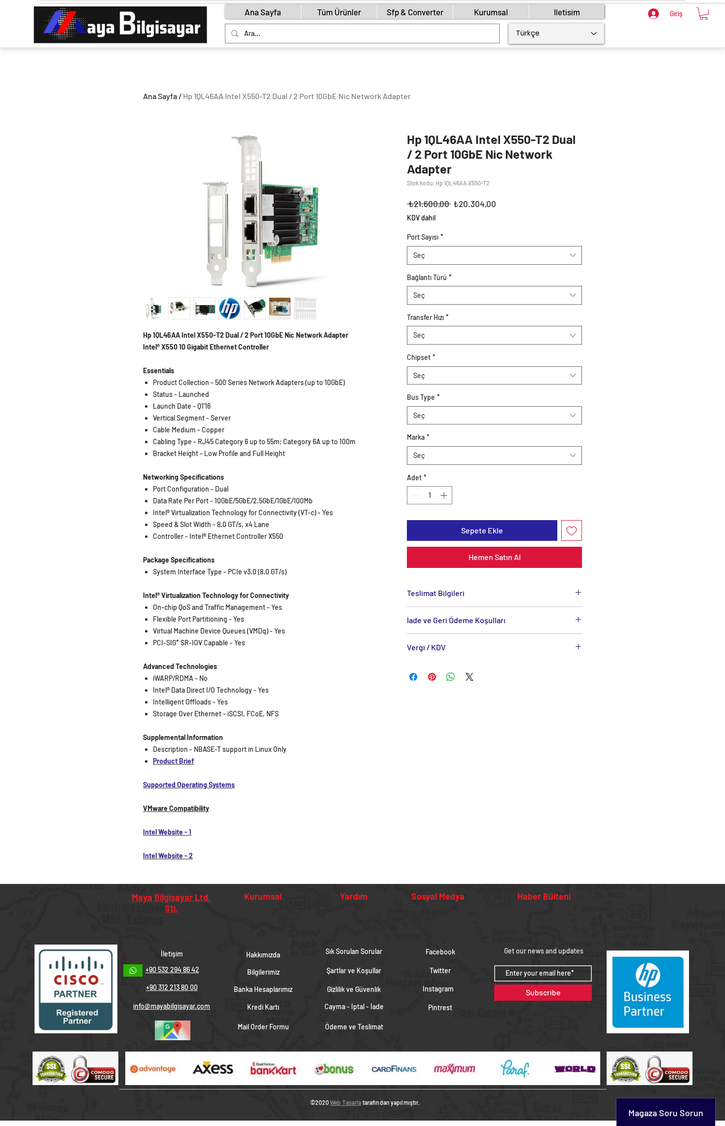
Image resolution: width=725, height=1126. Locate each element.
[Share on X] (469, 677)
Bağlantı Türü (429, 277)
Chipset (421, 357)
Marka (418, 437)
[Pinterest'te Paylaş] (432, 677)
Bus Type (423, 397)
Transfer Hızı (428, 317)
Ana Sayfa (160, 96)
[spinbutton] (429, 495)
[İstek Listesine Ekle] (571, 530)
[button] (703, 13)
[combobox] (494, 255)
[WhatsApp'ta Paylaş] (451, 677)
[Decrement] (414, 495)
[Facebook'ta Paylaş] (413, 677)
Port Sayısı (425, 237)
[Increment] (444, 495)
